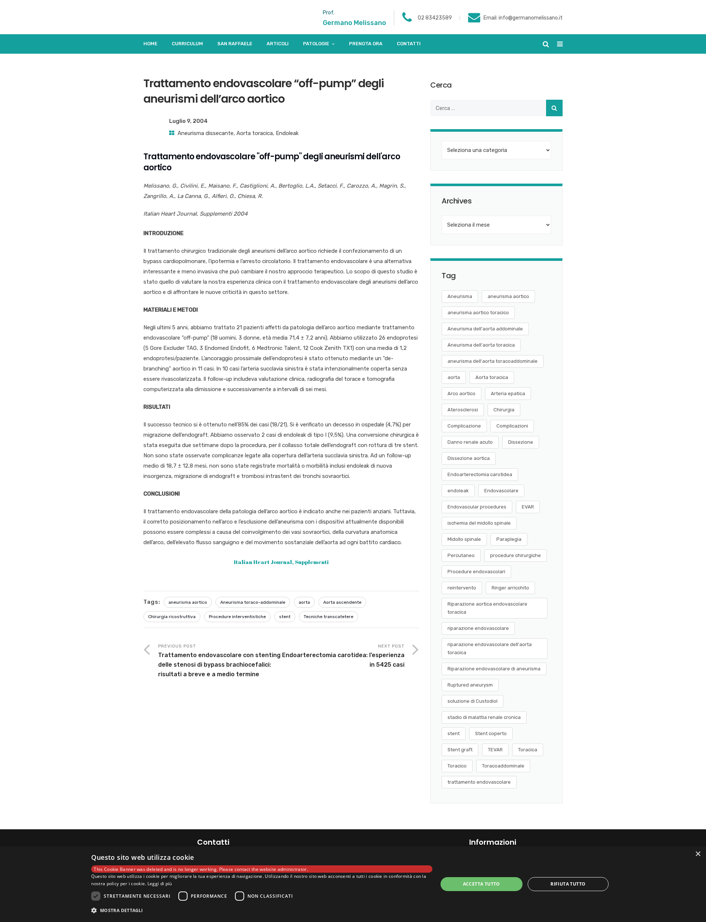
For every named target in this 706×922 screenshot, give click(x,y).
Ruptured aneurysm (470, 685)
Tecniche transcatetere (328, 616)
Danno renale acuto (470, 442)
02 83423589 (435, 18)
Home (150, 43)
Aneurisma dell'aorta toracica (481, 345)
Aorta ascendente (342, 602)
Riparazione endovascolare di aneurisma (494, 668)
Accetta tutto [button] (481, 884)
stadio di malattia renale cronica (484, 717)
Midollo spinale (464, 539)
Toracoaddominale (503, 766)
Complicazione (464, 426)
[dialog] (353, 884)
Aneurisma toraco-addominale (252, 602)
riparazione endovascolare (478, 628)
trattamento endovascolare (479, 782)
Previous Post (219, 660)
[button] (261, 910)
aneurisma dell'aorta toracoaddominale (493, 361)
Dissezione (520, 442)
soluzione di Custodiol (473, 701)
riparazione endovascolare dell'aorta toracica (490, 648)
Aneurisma (460, 296)
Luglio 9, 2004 (188, 121)
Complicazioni (512, 426)
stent (284, 616)
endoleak (458, 490)
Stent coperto (491, 733)
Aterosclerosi (463, 409)
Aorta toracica (254, 133)
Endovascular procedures (477, 507)
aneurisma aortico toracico (478, 312)
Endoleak (287, 133)
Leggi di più (159, 883)
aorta (304, 602)
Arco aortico (461, 393)
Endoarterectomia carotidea (480, 474)
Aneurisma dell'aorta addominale (485, 328)
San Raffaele (234, 43)
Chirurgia (503, 409)
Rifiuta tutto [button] (567, 884)
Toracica (527, 749)
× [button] (697, 854)
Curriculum (187, 43)
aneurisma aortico (187, 602)
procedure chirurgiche (515, 555)
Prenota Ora (365, 43)
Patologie (316, 43)
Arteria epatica (508, 393)
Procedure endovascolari (476, 571)
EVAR (528, 507)
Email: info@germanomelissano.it (523, 18)
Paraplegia (508, 539)
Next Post (343, 655)
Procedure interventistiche (237, 616)
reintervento (462, 588)
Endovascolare (501, 490)
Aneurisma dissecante (205, 133)
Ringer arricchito (510, 588)
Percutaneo (461, 555)
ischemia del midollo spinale (479, 523)
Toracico (457, 766)
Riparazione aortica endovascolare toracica (487, 608)
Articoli (278, 43)
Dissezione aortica (469, 458)
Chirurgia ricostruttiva (172, 616)
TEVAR (495, 749)
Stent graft (460, 749)
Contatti (409, 43)
